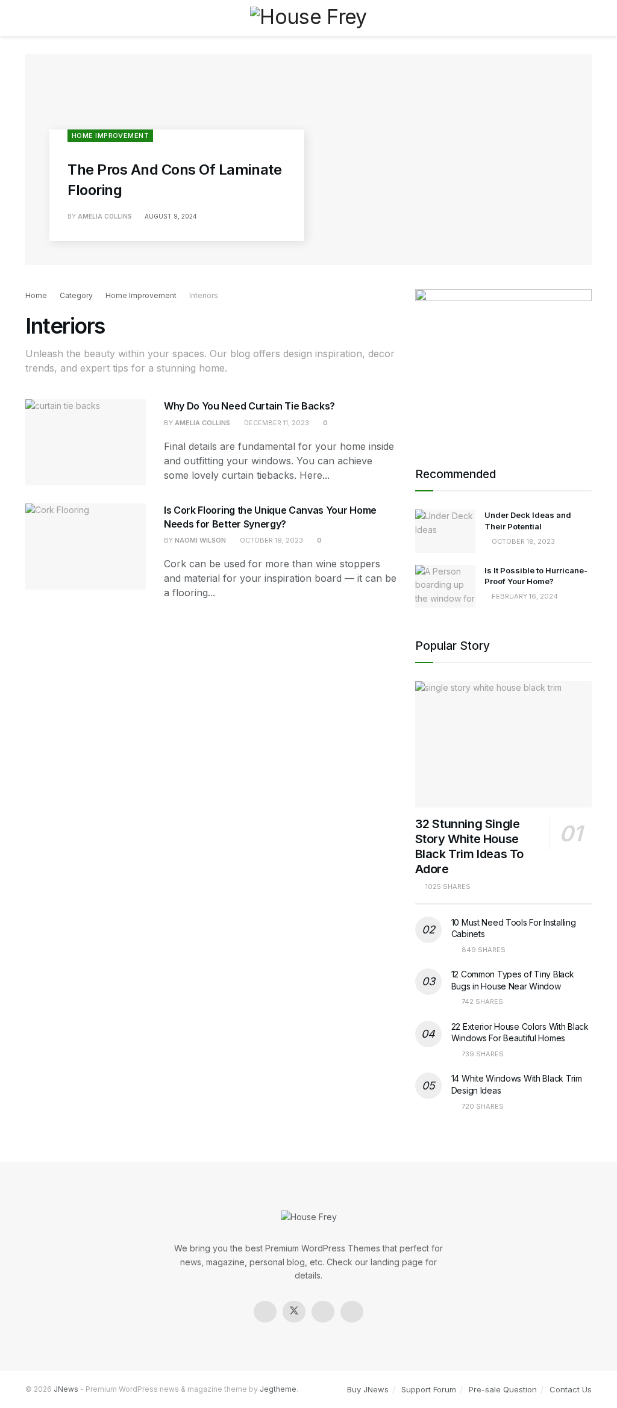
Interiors (203, 295)
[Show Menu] (30, 18)
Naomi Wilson (200, 540)
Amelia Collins (105, 216)
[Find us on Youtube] (351, 1311)
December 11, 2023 (275, 423)
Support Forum (428, 1389)
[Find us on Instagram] (323, 1311)
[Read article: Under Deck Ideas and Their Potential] (445, 531)
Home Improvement (110, 135)
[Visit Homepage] (308, 18)
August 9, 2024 (170, 216)
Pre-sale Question (503, 1389)
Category (76, 295)
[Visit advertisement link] (503, 362)
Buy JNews (368, 1389)
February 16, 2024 (524, 596)
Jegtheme (278, 1389)
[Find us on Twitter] (294, 1311)
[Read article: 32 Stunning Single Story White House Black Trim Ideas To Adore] (503, 744)
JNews (66, 1389)
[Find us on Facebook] (265, 1311)
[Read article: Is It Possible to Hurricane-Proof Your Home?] (445, 586)
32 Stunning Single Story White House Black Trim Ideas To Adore (469, 846)
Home (36, 295)
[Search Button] (586, 18)
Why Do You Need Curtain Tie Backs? (249, 406)
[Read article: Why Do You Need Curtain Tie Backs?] (85, 442)
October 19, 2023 (270, 540)
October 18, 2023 (522, 541)
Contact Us (571, 1389)
